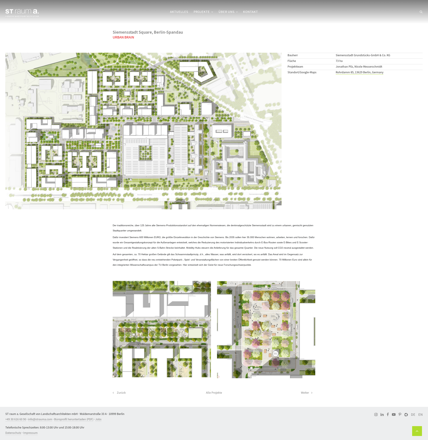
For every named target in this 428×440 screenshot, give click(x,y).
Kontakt (250, 12)
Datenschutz (13, 433)
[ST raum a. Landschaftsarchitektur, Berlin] (22, 13)
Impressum (30, 433)
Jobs (98, 419)
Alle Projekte (214, 393)
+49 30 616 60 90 (15, 419)
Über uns (227, 12)
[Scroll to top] (417, 430)
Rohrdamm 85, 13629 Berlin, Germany (359, 72)
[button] (421, 11)
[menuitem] (179, 12)
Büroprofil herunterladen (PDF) (73, 419)
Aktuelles (179, 12)
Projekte (202, 12)
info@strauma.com (40, 419)
